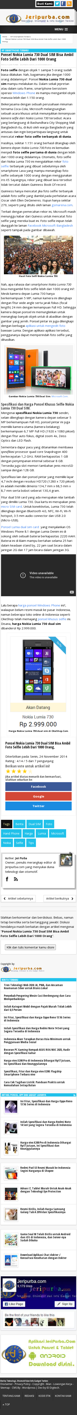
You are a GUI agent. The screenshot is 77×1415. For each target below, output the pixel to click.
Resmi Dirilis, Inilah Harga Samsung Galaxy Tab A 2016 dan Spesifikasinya (43, 1210)
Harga (29, 833)
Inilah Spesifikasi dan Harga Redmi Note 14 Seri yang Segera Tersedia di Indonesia (36, 1029)
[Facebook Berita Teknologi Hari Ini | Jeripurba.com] (38, 1303)
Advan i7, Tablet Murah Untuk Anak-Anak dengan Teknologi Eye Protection (45, 1189)
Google (38, 796)
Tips (31, 843)
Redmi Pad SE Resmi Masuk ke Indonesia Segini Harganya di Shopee (45, 1169)
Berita (19, 824)
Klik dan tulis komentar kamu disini (30, 947)
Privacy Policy (22, 1384)
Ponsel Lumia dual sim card (20, 527)
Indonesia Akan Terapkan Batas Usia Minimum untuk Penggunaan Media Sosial (37, 1040)
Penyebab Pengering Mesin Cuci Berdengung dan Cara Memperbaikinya (37, 997)
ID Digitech (53, 1387)
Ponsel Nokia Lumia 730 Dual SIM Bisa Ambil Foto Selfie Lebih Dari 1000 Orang (37, 57)
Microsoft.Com (60, 396)
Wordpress (28, 1387)
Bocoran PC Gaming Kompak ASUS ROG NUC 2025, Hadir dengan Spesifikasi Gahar (37, 1051)
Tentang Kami (11, 1396)
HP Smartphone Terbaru (15, 50)
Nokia (7, 843)
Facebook (38, 786)
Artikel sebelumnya (19, 898)
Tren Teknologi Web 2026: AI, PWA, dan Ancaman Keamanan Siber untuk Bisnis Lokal (33, 986)
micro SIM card (11, 506)
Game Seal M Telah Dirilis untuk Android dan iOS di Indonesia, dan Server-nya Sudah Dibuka (45, 1237)
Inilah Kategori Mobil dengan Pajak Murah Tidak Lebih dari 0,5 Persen (38, 1007)
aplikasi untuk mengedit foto (45, 326)
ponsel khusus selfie (52, 619)
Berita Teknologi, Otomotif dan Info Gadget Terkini (24, 1380)
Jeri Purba (13, 64)
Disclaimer (6, 1384)
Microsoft (57, 833)
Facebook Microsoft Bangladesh (50, 225)
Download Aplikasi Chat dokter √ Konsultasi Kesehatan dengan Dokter (43, 1256)
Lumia (42, 833)
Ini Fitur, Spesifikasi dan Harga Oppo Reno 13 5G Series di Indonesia (37, 1018)
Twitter (38, 806)
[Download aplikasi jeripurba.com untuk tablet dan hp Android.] (38, 1354)
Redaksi (29, 1396)
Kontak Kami (63, 1396)
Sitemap (5, 1387)
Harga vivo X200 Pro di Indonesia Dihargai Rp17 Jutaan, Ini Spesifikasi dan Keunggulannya (37, 1061)
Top (7, 1404)
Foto (49, 824)
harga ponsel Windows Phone (39, 605)
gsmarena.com (62, 205)
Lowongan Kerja (62, 1384)
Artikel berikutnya (58, 898)
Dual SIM (35, 824)
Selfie (19, 843)
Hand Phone (11, 833)
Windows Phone (24, 93)
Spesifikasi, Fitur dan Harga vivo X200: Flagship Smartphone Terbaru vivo (32, 1072)
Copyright (38, 1384)
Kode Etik (45, 1396)
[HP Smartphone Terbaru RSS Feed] (74, 1095)
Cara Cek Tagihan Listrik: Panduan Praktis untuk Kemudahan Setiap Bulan (34, 1083)
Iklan (48, 1384)
